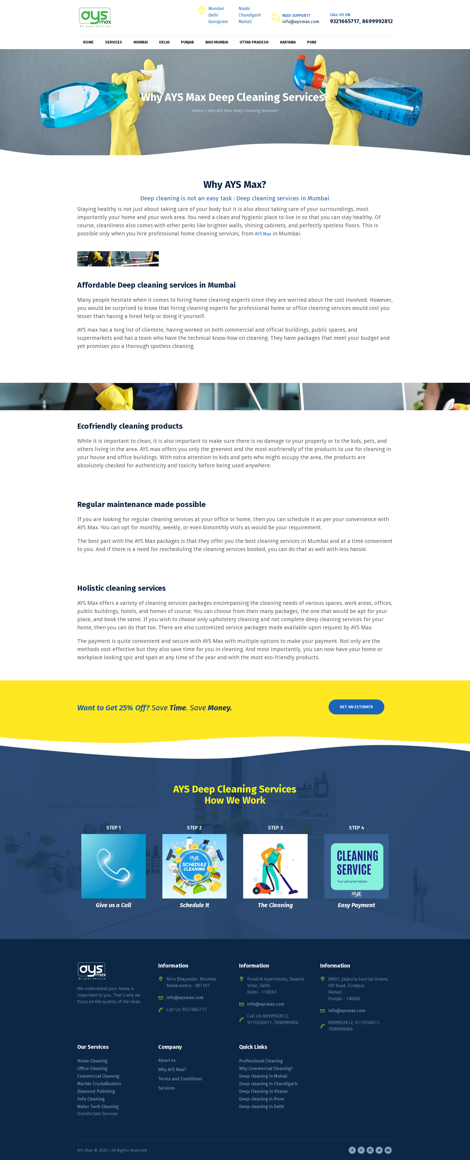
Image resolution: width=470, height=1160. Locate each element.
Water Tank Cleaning (98, 1106)
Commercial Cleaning (98, 1076)
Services (166, 1088)
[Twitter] (379, 1150)
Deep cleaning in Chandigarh (268, 1083)
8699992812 (377, 21)
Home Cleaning (92, 1060)
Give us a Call (113, 905)
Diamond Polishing (96, 1091)
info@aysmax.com (300, 21)
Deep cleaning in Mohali (263, 1076)
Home (197, 110)
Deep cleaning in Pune (261, 1099)
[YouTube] (388, 1150)
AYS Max (263, 234)
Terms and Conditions (180, 1078)
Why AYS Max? (172, 1069)
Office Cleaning (92, 1068)
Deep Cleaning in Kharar (263, 1091)
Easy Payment (356, 905)
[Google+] (361, 1150)
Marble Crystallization (99, 1083)
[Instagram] (370, 1150)
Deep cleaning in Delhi (261, 1106)
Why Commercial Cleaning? (266, 1068)
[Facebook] (352, 1150)
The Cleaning (275, 905)
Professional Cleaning (261, 1060)
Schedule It (194, 905)
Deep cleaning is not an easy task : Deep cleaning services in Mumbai (234, 198)
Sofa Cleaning (91, 1099)
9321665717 (344, 21)
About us (167, 1060)
